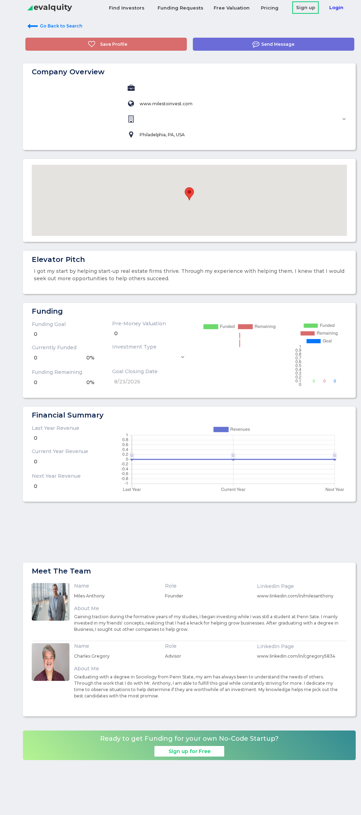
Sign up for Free (189, 751)
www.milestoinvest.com (166, 103)
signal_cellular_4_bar (30, 8)
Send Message (277, 44)
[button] (189, 193)
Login (336, 7)
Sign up (305, 7)
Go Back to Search (61, 26)
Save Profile (113, 44)
